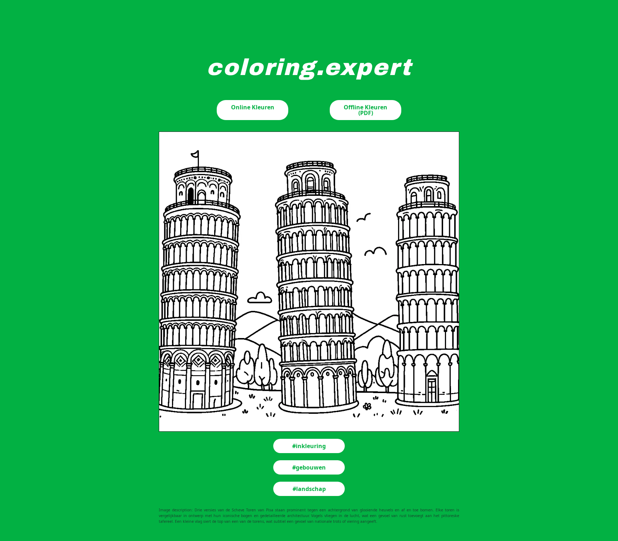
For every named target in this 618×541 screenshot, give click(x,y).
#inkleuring (309, 446)
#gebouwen (309, 467)
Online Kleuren (252, 107)
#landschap (309, 489)
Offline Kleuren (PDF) (365, 110)
